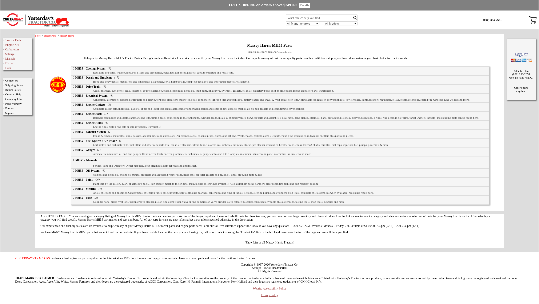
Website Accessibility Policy (269, 288)
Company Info (13, 99)
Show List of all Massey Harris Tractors (270, 242)
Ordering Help (13, 94)
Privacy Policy (269, 295)
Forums (9, 108)
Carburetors (12, 49)
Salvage (10, 54)
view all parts (284, 52)
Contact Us (11, 80)
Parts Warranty (13, 103)
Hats (8, 68)
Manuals (10, 58)
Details (304, 5)
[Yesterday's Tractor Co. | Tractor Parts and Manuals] (35, 26)
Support (9, 112)
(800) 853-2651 (492, 19)
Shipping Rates (14, 85)
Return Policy (13, 89)
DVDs (9, 63)
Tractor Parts (13, 40)
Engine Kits (12, 44)
